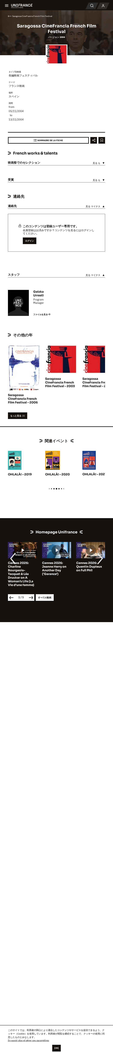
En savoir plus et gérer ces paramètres (28, 1040)
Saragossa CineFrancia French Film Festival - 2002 (97, 382)
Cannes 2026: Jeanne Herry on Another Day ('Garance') (54, 568)
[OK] (56, 1048)
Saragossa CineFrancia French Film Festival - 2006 (23, 398)
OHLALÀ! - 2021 (94, 474)
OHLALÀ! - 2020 (57, 474)
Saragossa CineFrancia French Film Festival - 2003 (60, 382)
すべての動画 (44, 597)
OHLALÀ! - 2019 (20, 474)
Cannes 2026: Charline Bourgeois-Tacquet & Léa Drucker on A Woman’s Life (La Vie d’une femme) (21, 574)
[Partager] (93, 140)
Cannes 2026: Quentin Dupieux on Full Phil (89, 566)
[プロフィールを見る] (103, 6)
